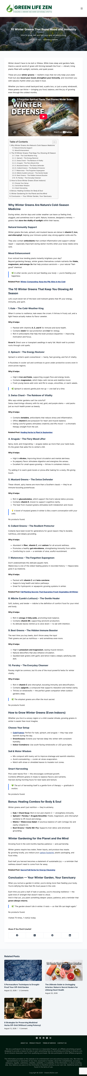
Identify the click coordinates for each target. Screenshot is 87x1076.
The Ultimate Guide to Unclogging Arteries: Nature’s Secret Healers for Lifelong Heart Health (61, 987)
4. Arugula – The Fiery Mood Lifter (27, 163)
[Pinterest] (52, 935)
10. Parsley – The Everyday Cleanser (28, 178)
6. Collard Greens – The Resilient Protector (30, 168)
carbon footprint (47, 852)
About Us (24, 1043)
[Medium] (50, 1038)
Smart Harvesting (21, 188)
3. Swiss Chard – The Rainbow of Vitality (29, 160)
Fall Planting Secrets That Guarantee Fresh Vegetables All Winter (49, 592)
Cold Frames (18, 733)
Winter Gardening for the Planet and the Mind (29, 193)
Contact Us (61, 1043)
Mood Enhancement (22, 150)
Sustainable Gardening (50, 39)
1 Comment (23, 1028)
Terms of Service (49, 1043)
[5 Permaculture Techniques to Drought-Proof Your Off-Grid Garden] (23, 970)
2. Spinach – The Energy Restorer (26, 158)
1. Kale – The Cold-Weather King (26, 155)
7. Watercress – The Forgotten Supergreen (30, 170)
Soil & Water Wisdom (22, 185)
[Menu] (82, 8)
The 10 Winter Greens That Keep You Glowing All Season (33, 153)
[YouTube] (37, 1038)
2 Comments (23, 990)
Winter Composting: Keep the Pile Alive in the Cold (43, 282)
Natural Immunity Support (23, 148)
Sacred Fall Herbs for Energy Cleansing (38, 870)
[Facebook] (17, 935)
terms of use (48, 1067)
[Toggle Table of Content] (53, 142)
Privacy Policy (35, 1043)
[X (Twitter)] (35, 935)
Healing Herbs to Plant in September (37, 432)
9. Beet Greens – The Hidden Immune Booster (31, 175)
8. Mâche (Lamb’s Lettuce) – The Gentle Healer (31, 173)
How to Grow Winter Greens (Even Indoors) (28, 180)
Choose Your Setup (21, 183)
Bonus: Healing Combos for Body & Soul (27, 191)
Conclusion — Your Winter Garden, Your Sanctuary (31, 196)
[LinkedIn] (70, 935)
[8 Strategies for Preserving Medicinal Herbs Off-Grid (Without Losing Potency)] (23, 1008)
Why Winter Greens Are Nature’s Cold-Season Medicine (33, 145)
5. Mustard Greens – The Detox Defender (29, 165)
